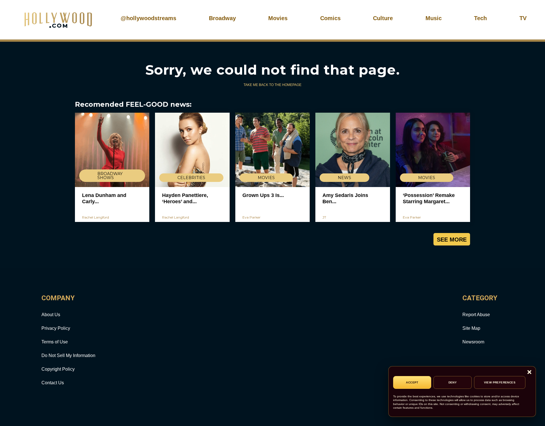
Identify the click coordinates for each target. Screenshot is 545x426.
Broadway (222, 18)
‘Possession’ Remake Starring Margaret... (429, 198)
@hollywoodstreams (148, 18)
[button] (529, 372)
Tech (480, 18)
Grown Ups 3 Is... (263, 195)
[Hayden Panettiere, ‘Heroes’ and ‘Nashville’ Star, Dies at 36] (192, 150)
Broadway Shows (110, 175)
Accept (412, 382)
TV (523, 18)
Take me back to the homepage (272, 85)
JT (324, 217)
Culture (383, 18)
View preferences (499, 382)
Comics (330, 18)
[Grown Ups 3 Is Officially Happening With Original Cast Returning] (272, 150)
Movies (278, 18)
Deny (452, 382)
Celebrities (191, 177)
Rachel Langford (95, 217)
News (344, 177)
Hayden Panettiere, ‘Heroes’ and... (185, 198)
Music (433, 18)
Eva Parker (251, 217)
